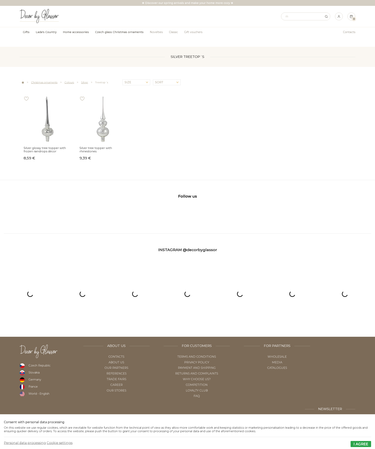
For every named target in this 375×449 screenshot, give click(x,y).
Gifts (26, 32)
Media (277, 362)
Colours (69, 82)
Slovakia (34, 372)
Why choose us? (197, 379)
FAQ (197, 396)
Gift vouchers (193, 32)
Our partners (116, 368)
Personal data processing (25, 443)
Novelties (156, 32)
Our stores (116, 390)
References (116, 373)
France (33, 386)
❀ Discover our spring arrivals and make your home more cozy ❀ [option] (187, 3)
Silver (84, 82)
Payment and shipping (197, 368)
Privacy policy (196, 362)
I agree (361, 444)
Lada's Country (46, 32)
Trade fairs (116, 379)
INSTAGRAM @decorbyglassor (187, 249)
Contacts (349, 32)
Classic (173, 32)
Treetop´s (101, 82)
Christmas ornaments (44, 82)
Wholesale (277, 356)
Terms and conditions (196, 356)
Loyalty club (197, 390)
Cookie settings (59, 443)
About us (116, 362)
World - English (39, 393)
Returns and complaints (196, 373)
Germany (35, 379)
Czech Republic (39, 365)
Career (116, 385)
